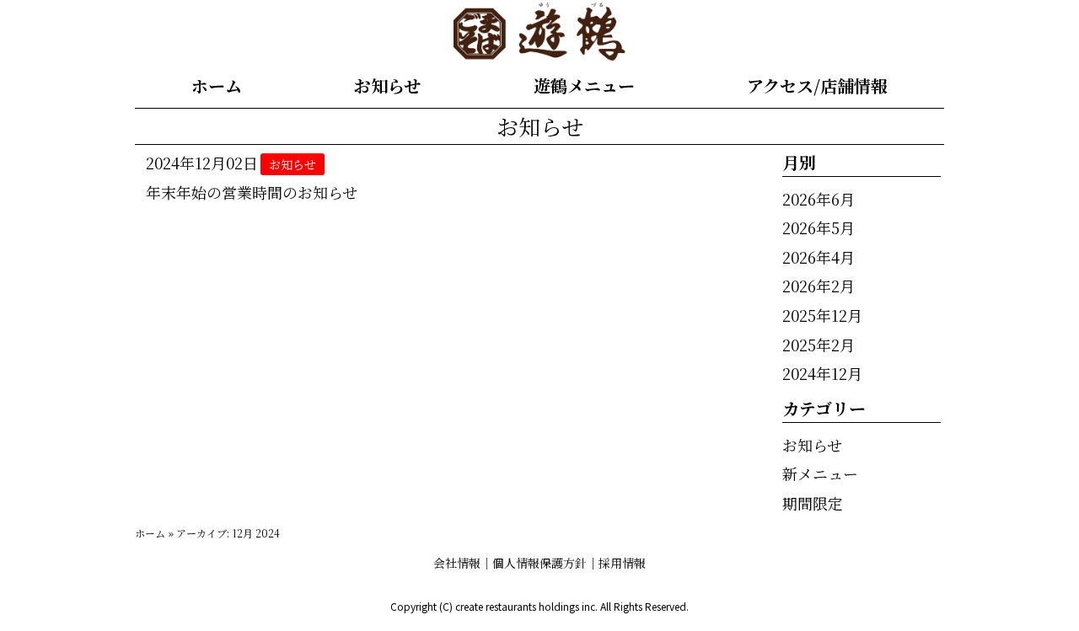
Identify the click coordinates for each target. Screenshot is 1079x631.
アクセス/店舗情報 (817, 85)
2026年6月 (818, 199)
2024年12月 (822, 373)
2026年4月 (818, 257)
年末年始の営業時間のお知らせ (251, 192)
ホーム (216, 85)
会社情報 (456, 562)
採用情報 (622, 562)
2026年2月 (818, 286)
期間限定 (812, 503)
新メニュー (820, 473)
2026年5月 (818, 227)
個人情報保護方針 (539, 562)
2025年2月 (818, 345)
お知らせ (387, 85)
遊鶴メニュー (584, 85)
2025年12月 (822, 315)
